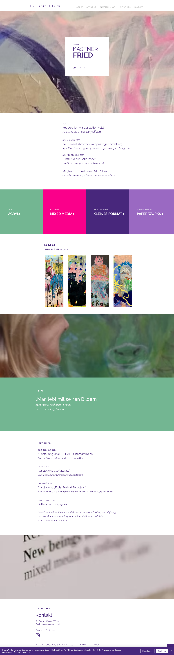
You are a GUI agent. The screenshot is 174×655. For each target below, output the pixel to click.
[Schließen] (171, 651)
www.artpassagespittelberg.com (111, 148)
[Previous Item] (48, 281)
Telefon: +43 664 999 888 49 (47, 621)
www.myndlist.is (91, 131)
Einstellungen (147, 651)
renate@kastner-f (50, 624)
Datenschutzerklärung (22, 652)
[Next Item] (130, 281)
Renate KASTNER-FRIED (45, 6)
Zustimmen (162, 651)
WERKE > (79, 68)
